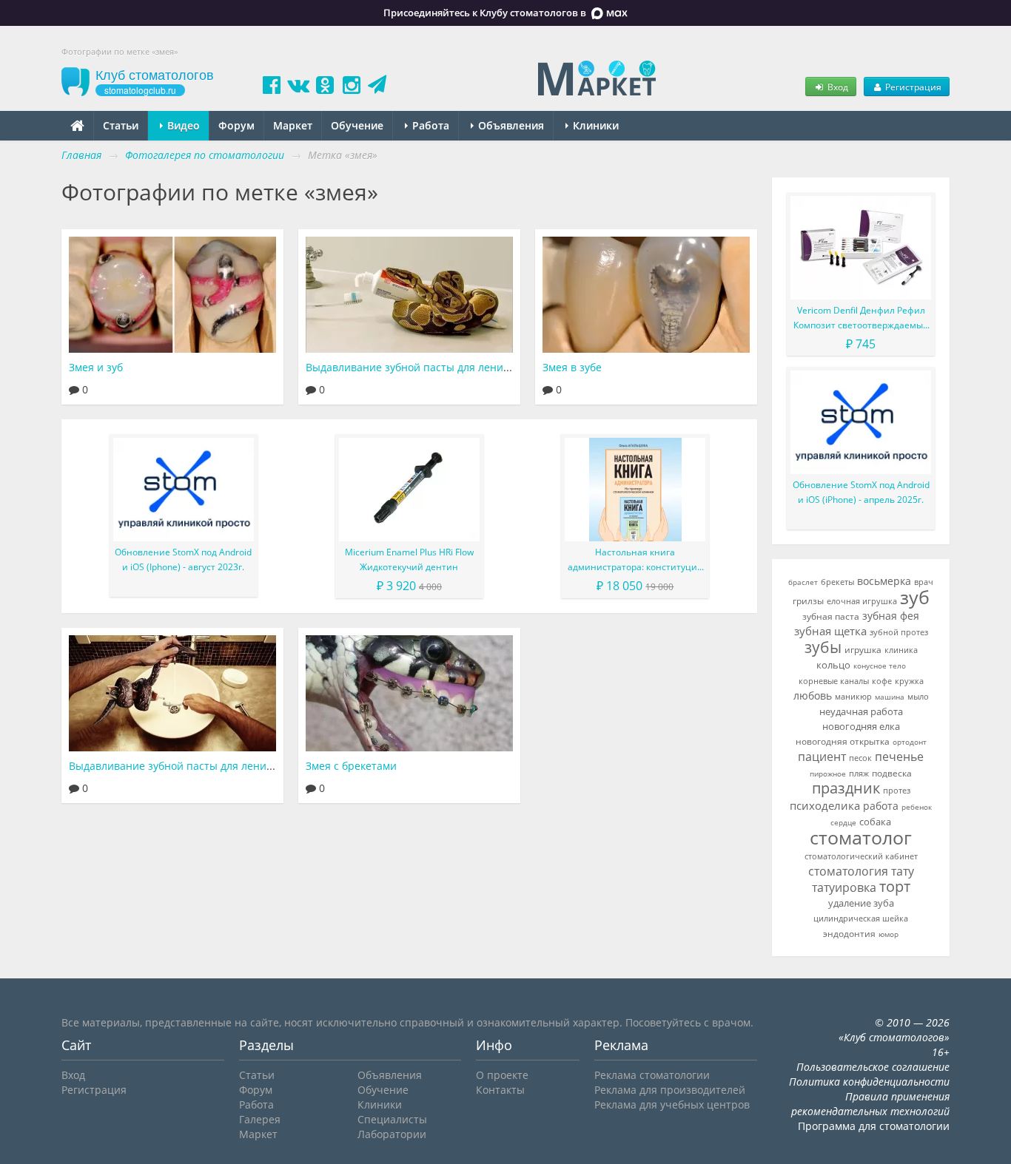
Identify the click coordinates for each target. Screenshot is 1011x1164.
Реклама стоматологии (652, 1075)
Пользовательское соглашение (873, 1067)
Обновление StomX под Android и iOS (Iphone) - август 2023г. (183, 559)
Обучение (357, 125)
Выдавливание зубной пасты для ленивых (177, 766)
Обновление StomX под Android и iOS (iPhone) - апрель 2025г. (861, 492)
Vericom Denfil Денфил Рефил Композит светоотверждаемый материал (861, 318)
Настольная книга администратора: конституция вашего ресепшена (635, 560)
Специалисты (392, 1119)
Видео (182, 125)
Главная (81, 155)
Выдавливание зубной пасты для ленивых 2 (418, 367)
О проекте (502, 1075)
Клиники (594, 125)
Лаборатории (391, 1134)
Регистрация (912, 86)
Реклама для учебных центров (672, 1104)
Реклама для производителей (669, 1090)
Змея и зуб (96, 367)
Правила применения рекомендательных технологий (870, 1103)
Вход (836, 86)
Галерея (260, 1119)
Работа (429, 125)
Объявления (509, 125)
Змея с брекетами (351, 766)
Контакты (500, 1090)
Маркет (292, 125)
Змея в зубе (572, 367)
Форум (236, 125)
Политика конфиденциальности (869, 1082)
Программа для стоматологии (874, 1126)
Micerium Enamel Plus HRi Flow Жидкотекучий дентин (409, 559)
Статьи (120, 125)
